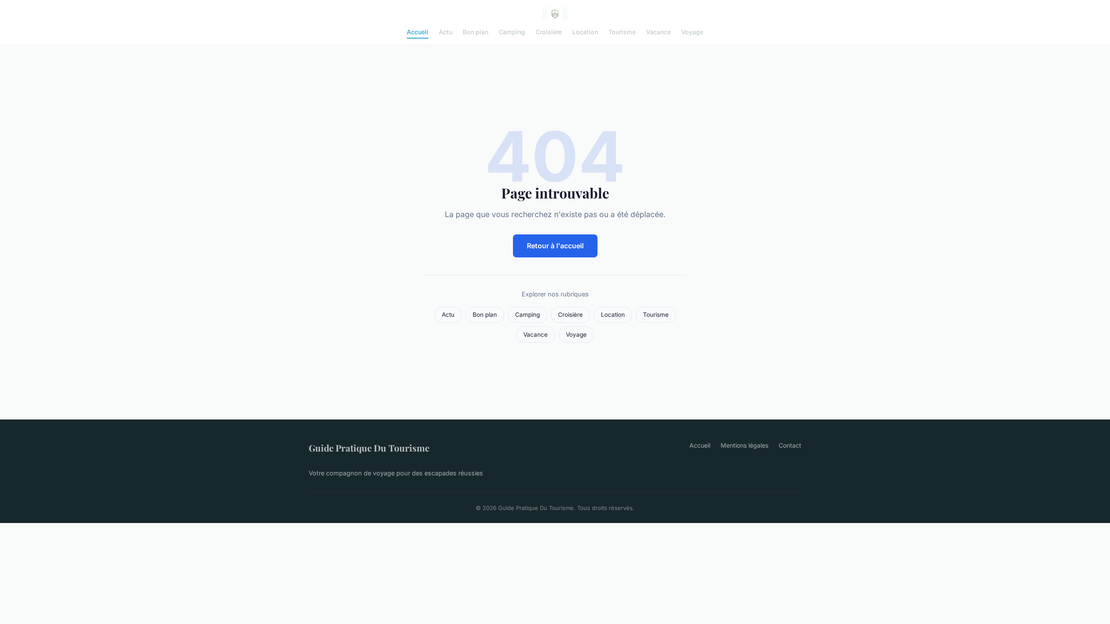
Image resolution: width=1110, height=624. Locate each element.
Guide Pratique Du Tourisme (369, 448)
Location (585, 32)
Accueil (417, 32)
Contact (790, 445)
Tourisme (622, 32)
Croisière (548, 32)
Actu (445, 32)
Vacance (658, 32)
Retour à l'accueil (555, 245)
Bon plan (475, 32)
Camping (512, 32)
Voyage (692, 32)
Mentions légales (744, 445)
